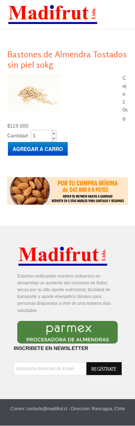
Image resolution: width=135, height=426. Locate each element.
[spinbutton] (43, 135)
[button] (53, 133)
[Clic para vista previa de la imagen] (34, 111)
